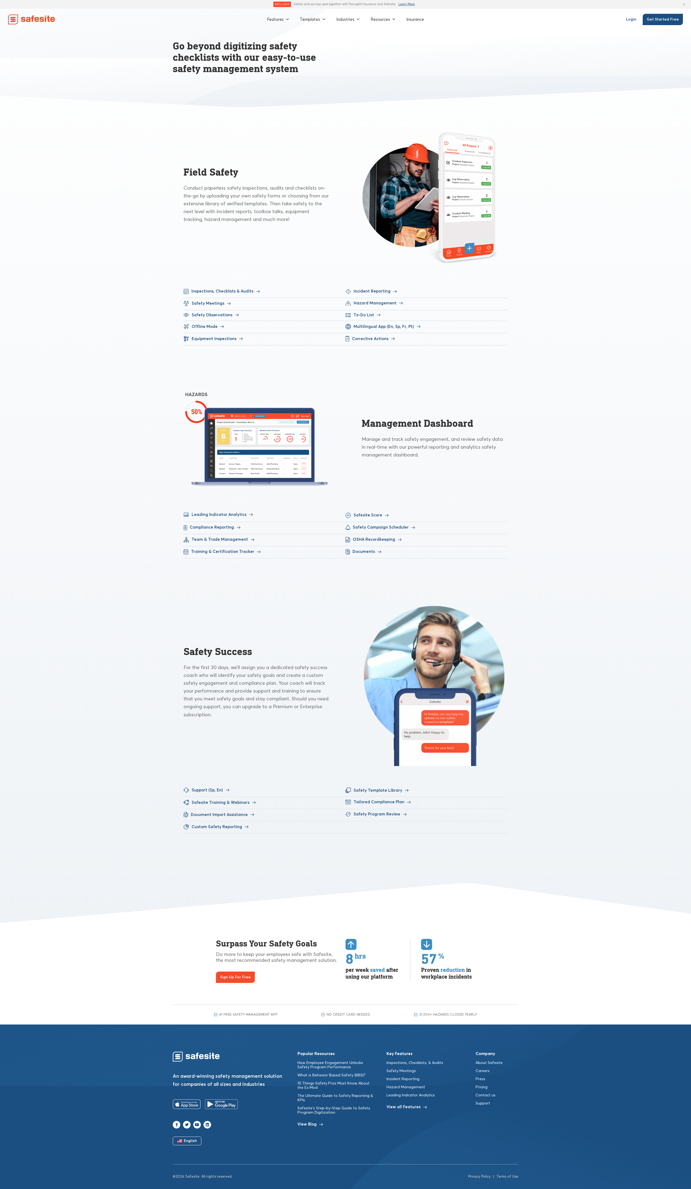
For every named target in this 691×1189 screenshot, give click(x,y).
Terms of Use (507, 1176)
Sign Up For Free (235, 977)
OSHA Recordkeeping (374, 540)
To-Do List (364, 315)
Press (480, 1079)
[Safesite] (31, 19)
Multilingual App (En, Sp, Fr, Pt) (384, 327)
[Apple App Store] (187, 1105)
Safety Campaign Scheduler (381, 527)
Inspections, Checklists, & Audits (415, 1063)
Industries (345, 19)
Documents (364, 552)
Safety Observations (212, 315)
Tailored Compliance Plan (379, 802)
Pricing (481, 1087)
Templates (310, 19)
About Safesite (489, 1063)
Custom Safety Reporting (217, 827)
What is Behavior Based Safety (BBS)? (331, 1075)
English (190, 1141)
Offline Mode (205, 327)
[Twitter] (187, 1124)
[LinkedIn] (207, 1124)
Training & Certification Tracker (222, 552)
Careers (483, 1071)
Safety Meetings (208, 303)
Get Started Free (663, 19)
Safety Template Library (378, 790)
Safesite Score (364, 515)
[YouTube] (197, 1124)
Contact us (486, 1095)
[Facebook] (176, 1124)
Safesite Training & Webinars (220, 803)
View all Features (404, 1107)
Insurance (415, 19)
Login (631, 19)
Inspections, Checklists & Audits (222, 291)
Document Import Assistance (219, 815)
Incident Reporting (372, 291)
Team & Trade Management (220, 540)
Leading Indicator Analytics (219, 515)
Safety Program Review (377, 814)
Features (275, 19)
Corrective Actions (370, 339)
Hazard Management (375, 303)
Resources (380, 19)
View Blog (307, 1124)
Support (483, 1103)
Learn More (406, 4)
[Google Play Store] (221, 1105)
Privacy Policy (479, 1176)
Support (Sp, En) (207, 790)
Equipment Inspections (214, 339)
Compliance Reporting (212, 527)
